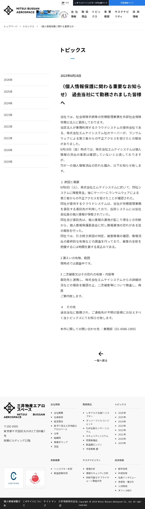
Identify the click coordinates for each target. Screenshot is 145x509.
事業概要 (107, 14)
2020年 (8, 150)
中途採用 (122, 473)
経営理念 (58, 421)
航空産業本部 (60, 473)
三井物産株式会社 (68, 501)
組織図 (57, 437)
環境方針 (90, 468)
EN (67, 2)
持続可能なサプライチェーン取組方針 (97, 479)
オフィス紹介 (125, 490)
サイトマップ (50, 503)
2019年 (8, 161)
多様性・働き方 (126, 481)
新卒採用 (122, 468)
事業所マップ (60, 442)
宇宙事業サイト (127, 2)
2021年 (8, 138)
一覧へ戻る (100, 360)
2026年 (8, 80)
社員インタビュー (127, 477)
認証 (56, 446)
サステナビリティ (122, 14)
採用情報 (136, 14)
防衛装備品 (91, 440)
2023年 (8, 115)
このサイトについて (32, 503)
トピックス (96, 14)
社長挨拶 (58, 417)
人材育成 (122, 486)
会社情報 (74, 14)
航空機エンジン (94, 444)
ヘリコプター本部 (63, 468)
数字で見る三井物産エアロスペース (65, 427)
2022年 (8, 126)
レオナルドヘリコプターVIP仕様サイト (91, 2)
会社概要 (58, 412)
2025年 (8, 91)
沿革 (56, 433)
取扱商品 (85, 14)
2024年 (8, 103)
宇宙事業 (90, 448)
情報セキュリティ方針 (97, 473)
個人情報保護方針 (12, 503)
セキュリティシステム (97, 435)
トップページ (10, 26)
